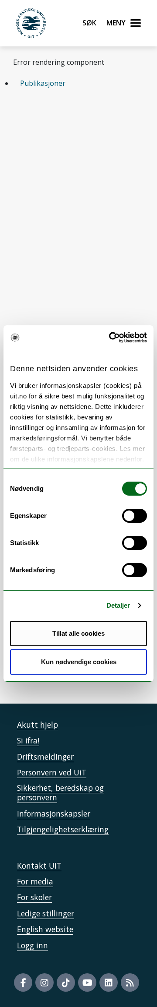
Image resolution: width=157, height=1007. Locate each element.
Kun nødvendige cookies (78, 661)
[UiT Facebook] (23, 982)
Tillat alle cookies (78, 633)
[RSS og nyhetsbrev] (130, 982)
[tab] (78, 83)
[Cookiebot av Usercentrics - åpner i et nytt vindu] (111, 337)
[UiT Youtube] (87, 982)
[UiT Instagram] (44, 982)
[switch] (134, 516)
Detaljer (118, 605)
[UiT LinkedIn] (108, 982)
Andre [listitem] (39, 129)
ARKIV (99, 177)
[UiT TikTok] (66, 982)
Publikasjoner (42, 83)
